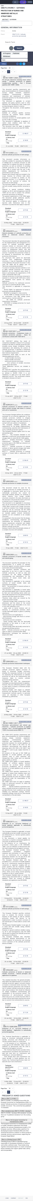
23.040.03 (25, 898)
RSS (27, 1198)
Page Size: (4, 68)
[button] (3, 63)
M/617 (15, 324)
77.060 (13, 224)
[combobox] (19, 56)
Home (7, 1198)
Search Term (10, 42)
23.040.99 (25, 223)
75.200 (17, 146)
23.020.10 (25, 653)
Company (13, 1198)
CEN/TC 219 (23, 146)
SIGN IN (30, 2)
